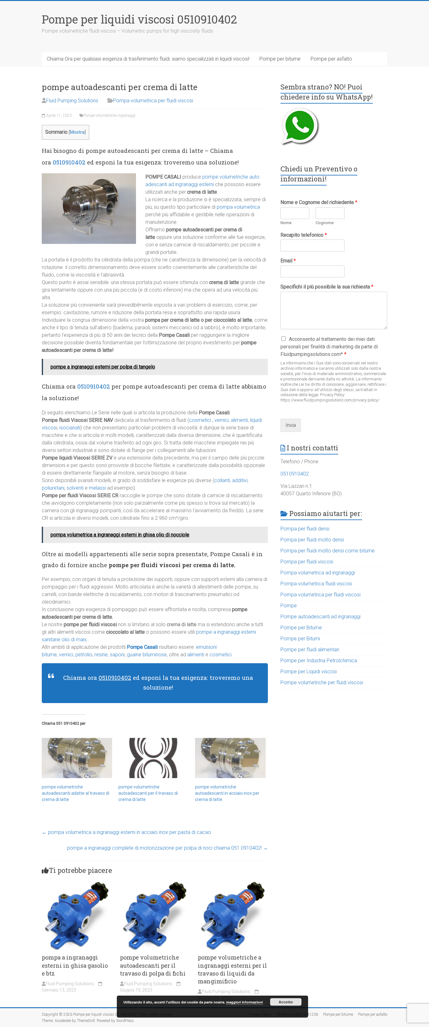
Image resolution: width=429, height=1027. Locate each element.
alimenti (239, 420)
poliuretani (53, 488)
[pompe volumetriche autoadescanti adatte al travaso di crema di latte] (77, 758)
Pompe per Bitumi (300, 639)
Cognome (325, 222)
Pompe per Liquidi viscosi (308, 672)
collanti (222, 480)
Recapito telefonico (303, 235)
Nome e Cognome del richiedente (318, 202)
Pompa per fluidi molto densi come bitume (327, 551)
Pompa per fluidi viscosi (306, 562)
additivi (239, 480)
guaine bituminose (146, 655)
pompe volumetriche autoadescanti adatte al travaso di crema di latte (75, 793)
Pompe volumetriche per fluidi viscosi (321, 683)
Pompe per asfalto (331, 59)
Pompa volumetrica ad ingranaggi (317, 573)
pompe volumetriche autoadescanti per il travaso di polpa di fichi (153, 965)
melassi (97, 488)
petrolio (83, 655)
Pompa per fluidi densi (304, 529)
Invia (290, 425)
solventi (75, 488)
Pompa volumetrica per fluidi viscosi (153, 101)
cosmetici (200, 420)
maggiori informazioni (244, 1002)
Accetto (286, 1002)
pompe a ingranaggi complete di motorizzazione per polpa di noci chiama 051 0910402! (167, 848)
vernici (222, 420)
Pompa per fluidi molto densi (312, 540)
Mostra (77, 132)
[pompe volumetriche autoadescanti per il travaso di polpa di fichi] (155, 884)
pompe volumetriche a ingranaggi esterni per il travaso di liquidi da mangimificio (232, 969)
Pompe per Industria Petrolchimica (318, 661)
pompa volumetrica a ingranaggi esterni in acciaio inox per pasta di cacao (126, 832)
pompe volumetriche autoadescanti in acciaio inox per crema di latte (227, 793)
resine (101, 655)
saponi (117, 655)
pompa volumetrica (238, 207)
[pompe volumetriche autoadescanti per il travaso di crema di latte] (153, 758)
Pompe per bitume (280, 59)
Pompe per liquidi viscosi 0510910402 (139, 19)
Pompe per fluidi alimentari (309, 650)
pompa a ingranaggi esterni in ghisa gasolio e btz (75, 965)
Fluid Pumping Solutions (72, 101)
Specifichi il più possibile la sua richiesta (326, 287)
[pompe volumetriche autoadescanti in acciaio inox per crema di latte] (230, 758)
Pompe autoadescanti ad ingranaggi (320, 617)
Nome (285, 222)
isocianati (69, 428)
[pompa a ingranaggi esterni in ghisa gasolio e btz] (77, 884)
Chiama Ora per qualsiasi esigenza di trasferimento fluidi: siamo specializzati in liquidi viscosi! (148, 59)
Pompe (288, 606)
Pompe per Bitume (301, 628)
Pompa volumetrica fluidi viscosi (316, 584)
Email (288, 261)
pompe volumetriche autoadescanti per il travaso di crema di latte (148, 793)
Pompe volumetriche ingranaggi (109, 115)
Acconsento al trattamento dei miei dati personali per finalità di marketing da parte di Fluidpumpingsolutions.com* (329, 346)
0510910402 (69, 162)
